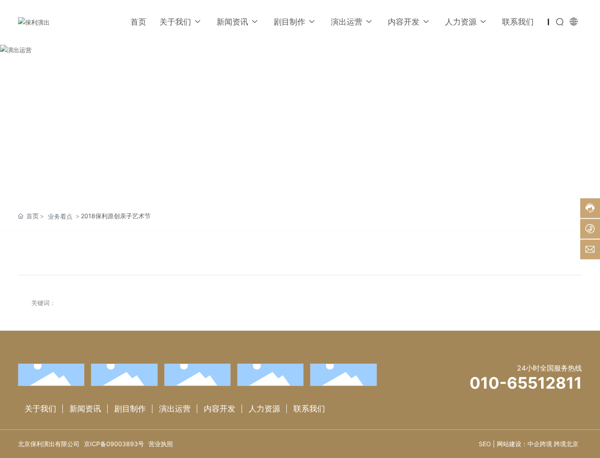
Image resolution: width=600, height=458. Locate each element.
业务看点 (60, 216)
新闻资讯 (85, 408)
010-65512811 (526, 383)
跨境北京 (566, 443)
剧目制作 (130, 408)
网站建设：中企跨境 (524, 443)
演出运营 (175, 408)
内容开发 (219, 408)
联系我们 (309, 408)
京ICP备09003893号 (114, 443)
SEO (485, 443)
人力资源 (264, 408)
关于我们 (40, 408)
